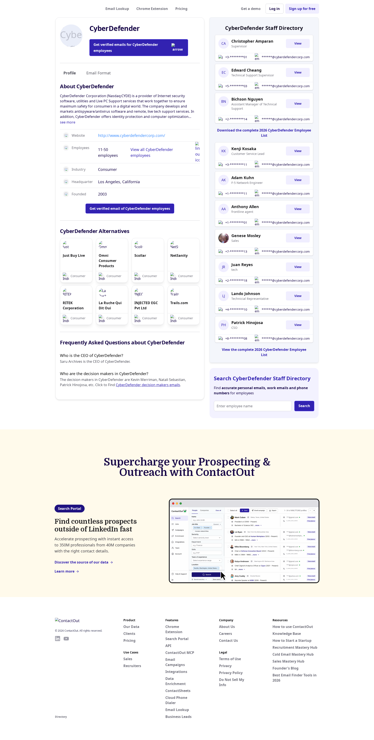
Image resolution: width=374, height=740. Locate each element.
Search (304, 405)
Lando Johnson (245, 293)
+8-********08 (236, 338)
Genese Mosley (246, 235)
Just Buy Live (74, 255)
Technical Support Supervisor (252, 75)
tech (234, 270)
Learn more (64, 571)
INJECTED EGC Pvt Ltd (146, 305)
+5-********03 (236, 86)
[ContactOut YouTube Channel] (66, 674)
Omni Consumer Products (107, 260)
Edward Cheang (246, 70)
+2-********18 (236, 280)
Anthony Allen (245, 206)
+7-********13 (236, 251)
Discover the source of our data (81, 562)
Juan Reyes (242, 264)
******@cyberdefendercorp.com (286, 57)
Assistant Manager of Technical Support (254, 106)
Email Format (98, 72)
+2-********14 (236, 119)
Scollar (140, 255)
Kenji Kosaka (243, 148)
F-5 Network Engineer (247, 183)
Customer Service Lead (247, 154)
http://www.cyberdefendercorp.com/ (131, 135)
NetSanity (179, 255)
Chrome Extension (152, 8)
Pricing (181, 8)
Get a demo (251, 8)
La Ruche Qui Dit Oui (110, 305)
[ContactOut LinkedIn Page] (57, 674)
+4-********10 (236, 309)
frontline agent (242, 212)
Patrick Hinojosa (247, 322)
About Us (227, 626)
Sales (235, 241)
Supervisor (239, 46)
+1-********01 (236, 222)
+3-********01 (236, 57)
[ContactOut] (76, 9)
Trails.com (179, 302)
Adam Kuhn (242, 177)
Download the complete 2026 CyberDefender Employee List (264, 133)
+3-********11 (236, 164)
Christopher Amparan (252, 41)
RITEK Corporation (73, 305)
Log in (274, 8)
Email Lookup (117, 8)
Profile (69, 72)
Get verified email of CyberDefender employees (130, 208)
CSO (234, 328)
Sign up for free (302, 8)
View (297, 43)
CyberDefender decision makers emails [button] (148, 384)
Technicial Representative (250, 299)
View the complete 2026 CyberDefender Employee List (264, 352)
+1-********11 (236, 193)
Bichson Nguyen (247, 99)
